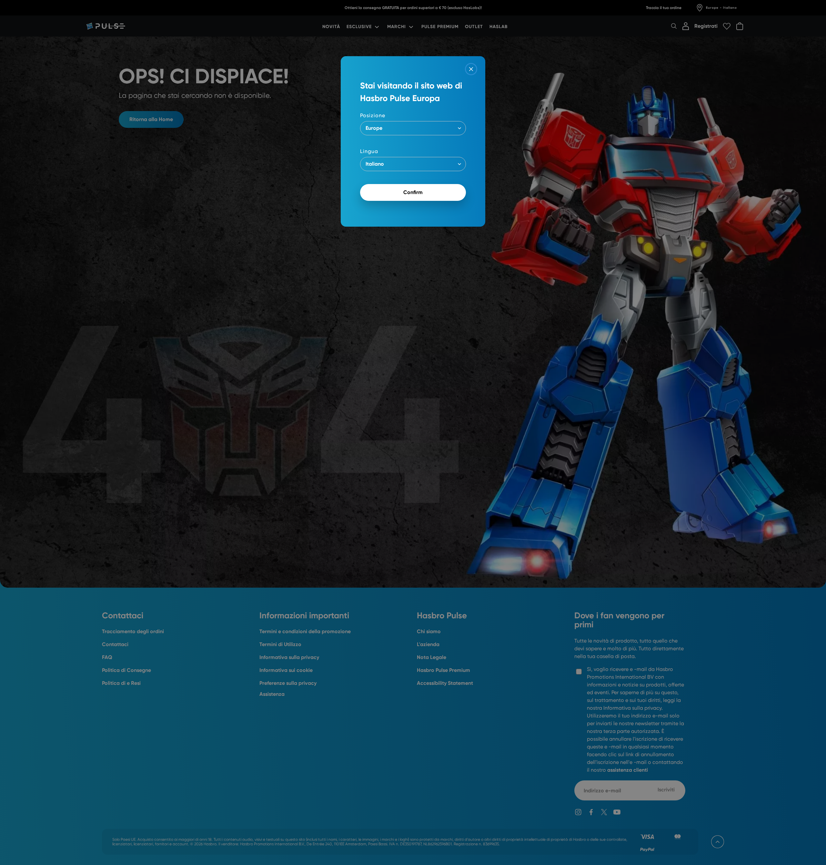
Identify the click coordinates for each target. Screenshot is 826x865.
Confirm (413, 192)
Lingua (369, 151)
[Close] (471, 69)
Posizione (372, 115)
